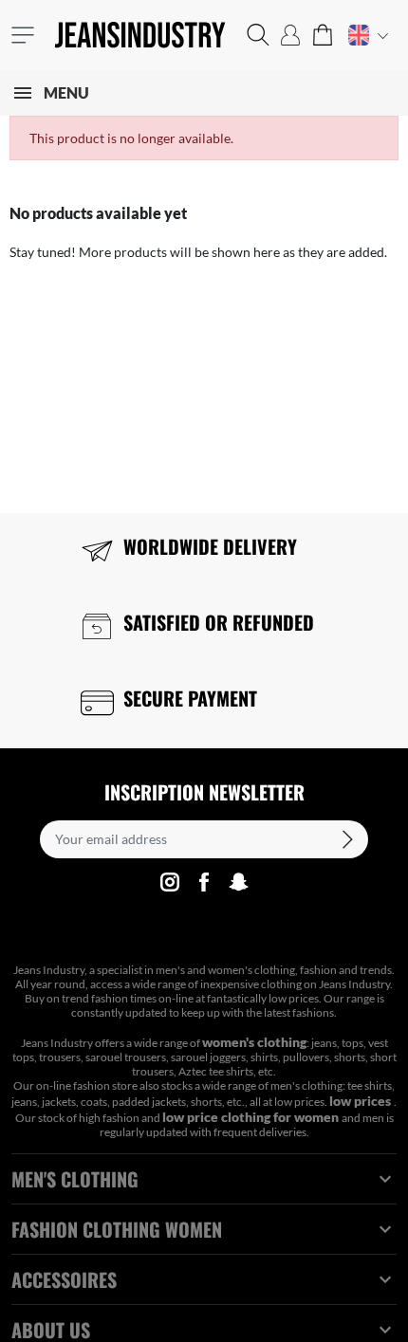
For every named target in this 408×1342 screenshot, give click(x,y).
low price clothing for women (252, 1117)
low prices (361, 1101)
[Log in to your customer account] (290, 35)
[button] (258, 35)
